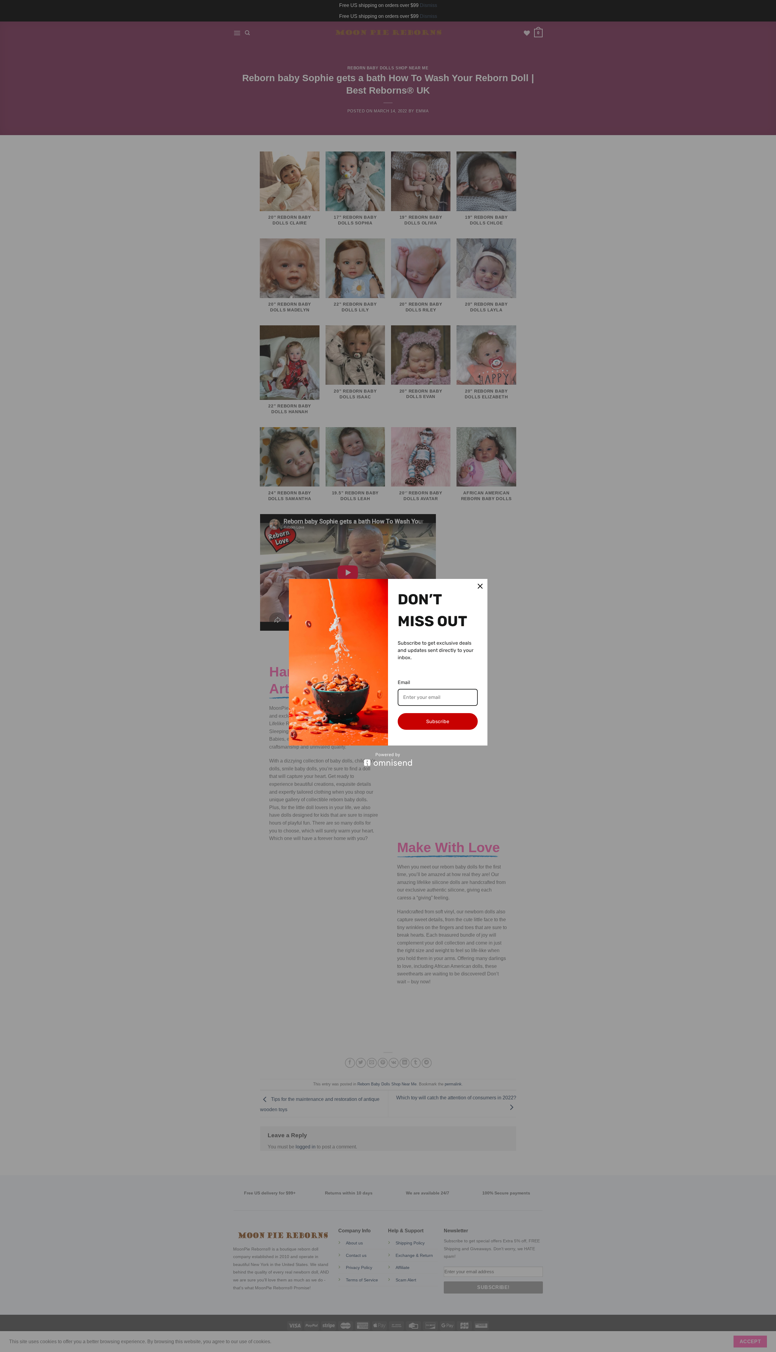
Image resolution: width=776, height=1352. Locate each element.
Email (404, 682)
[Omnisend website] (388, 759)
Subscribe (437, 721)
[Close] (480, 586)
